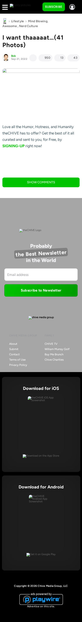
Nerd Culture (28, 26)
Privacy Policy (18, 365)
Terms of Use (17, 359)
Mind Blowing (37, 21)
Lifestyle (17, 21)
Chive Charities (54, 359)
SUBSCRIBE (53, 6)
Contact (14, 354)
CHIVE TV (51, 343)
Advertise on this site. (41, 606)
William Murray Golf (57, 349)
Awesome (9, 26)
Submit (13, 349)
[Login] (72, 7)
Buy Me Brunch (54, 354)
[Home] (4, 21)
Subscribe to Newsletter (41, 290)
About (13, 343)
